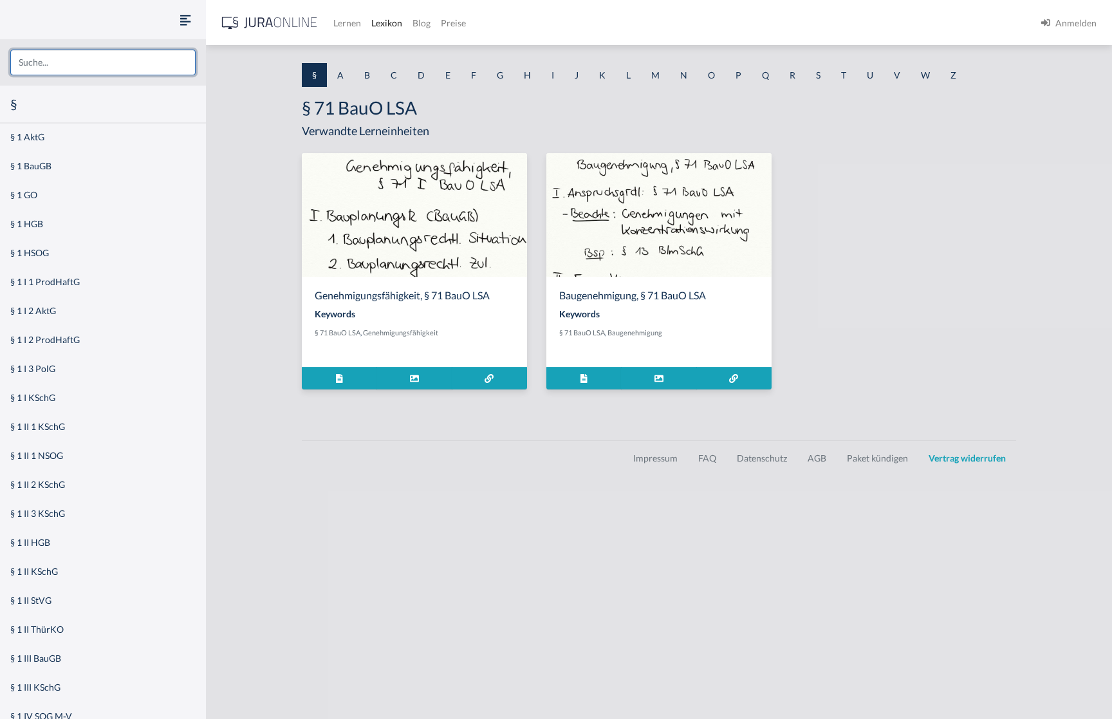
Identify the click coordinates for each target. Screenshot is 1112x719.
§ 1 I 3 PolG (32, 368)
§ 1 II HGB (30, 542)
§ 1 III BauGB (35, 658)
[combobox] (103, 62)
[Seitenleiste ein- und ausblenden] (185, 19)
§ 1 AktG (27, 136)
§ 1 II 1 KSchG (37, 426)
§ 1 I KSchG (32, 397)
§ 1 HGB (26, 223)
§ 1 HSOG (29, 252)
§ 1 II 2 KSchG (37, 484)
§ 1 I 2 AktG (33, 310)
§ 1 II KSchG (34, 571)
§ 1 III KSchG (35, 687)
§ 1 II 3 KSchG (37, 513)
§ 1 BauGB (30, 165)
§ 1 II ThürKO (37, 629)
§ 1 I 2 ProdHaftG (45, 339)
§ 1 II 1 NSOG (36, 455)
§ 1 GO (23, 194)
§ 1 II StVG (30, 600)
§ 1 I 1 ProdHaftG (45, 281)
